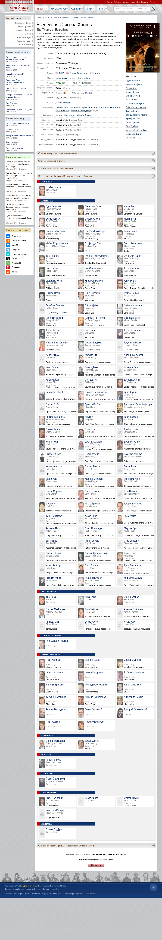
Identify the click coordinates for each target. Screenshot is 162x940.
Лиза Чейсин (62, 110)
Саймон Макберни (135, 103)
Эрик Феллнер (89, 107)
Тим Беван (61, 107)
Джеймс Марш (63, 102)
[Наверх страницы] (153, 887)
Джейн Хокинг (84, 115)
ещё (95, 110)
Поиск (152, 2)
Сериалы (76, 8)
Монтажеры (91, 894)
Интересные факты (22, 23)
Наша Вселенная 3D (15, 75)
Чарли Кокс (131, 88)
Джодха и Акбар (13, 130)
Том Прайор (132, 126)
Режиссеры (18, 894)
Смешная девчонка (14, 149)
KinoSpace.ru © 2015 (13, 886)
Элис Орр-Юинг (134, 134)
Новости (37, 889)
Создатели (26, 34)
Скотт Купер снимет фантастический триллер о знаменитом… (17, 208)
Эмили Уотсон (133, 96)
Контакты (144, 2)
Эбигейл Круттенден (136, 107)
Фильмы (41, 8)
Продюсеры (36, 894)
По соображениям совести (17, 124)
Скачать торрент (23, 41)
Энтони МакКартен (108, 107)
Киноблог (56, 889)
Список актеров (24, 37)
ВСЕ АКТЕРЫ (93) (134, 138)
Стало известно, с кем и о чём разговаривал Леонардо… (19, 197)
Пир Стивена (11, 104)
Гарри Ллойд (132, 111)
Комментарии (25, 45)
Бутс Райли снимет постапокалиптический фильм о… (19, 219)
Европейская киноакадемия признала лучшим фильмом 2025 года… (18, 165)
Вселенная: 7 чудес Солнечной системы (15, 82)
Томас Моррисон (134, 122)
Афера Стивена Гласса (16, 89)
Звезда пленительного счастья (19, 136)
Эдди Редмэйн (133, 81)
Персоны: (8, 894)
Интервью (46, 889)
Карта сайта (135, 2)
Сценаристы (47, 894)
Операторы (57, 894)
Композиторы (69, 894)
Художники (80, 894)
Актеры (27, 894)
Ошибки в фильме (23, 26)
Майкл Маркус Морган (137, 115)
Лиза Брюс (74, 107)
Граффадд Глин (133, 119)
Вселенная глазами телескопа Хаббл (18, 67)
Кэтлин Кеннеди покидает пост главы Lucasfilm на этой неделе (18, 187)
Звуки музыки (12, 143)
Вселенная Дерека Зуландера (19, 110)
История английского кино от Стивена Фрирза (19, 97)
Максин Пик (132, 100)
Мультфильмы (58, 8)
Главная (109, 2)
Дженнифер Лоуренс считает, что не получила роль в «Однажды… (19, 176)
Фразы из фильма (23, 30)
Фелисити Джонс (134, 84)
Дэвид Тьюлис (133, 92)
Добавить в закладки (121, 2)
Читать (101, 8)
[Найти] (153, 8)
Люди (89, 8)
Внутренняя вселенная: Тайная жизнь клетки (16, 59)
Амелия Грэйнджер (81, 110)
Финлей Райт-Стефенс (136, 130)
